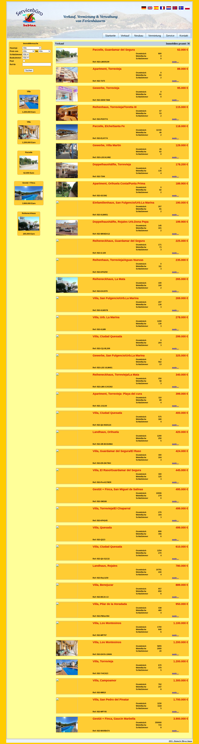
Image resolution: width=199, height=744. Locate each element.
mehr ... (175, 62)
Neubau (138, 35)
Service (170, 35)
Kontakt (184, 35)
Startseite (110, 35)
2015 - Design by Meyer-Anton (180, 741)
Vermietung (154, 35)
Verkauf (125, 35)
